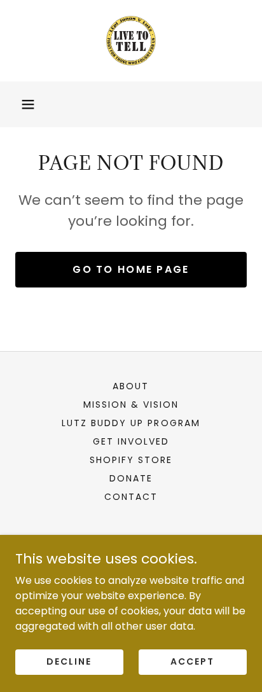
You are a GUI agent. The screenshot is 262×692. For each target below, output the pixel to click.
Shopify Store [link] (131, 459)
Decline (69, 661)
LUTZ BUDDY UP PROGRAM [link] (131, 423)
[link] (131, 40)
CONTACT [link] (131, 496)
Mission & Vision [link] (131, 404)
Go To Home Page (130, 269)
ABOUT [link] (131, 386)
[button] (28, 104)
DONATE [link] (131, 478)
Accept (192, 661)
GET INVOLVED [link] (131, 441)
